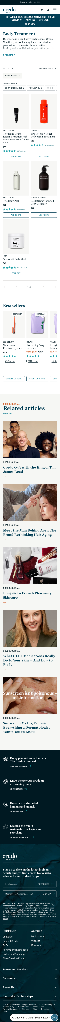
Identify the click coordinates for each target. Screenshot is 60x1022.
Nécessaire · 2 (35, 88)
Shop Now (30, 24)
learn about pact (20, 837)
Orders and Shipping (14, 953)
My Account (37, 936)
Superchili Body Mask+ (15, 259)
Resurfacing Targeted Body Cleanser (42, 202)
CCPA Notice (23, 1007)
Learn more (16, 789)
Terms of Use (38, 1007)
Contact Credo (10, 941)
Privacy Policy (8, 1007)
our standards (18, 766)
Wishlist (35, 940)
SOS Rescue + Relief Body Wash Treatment (43, 135)
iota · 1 (50, 88)
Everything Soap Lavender (35, 346)
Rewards (36, 945)
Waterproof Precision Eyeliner (13, 346)
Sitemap (25, 1009)
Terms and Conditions (39, 916)
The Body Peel (11, 200)
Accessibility (47, 1004)
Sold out (16, 273)
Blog (35, 1009)
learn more (16, 811)
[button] (42, 10)
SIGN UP (47, 894)
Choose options (14, 379)
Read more (9, 55)
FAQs (5, 945)
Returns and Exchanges (15, 949)
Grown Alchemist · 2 (14, 88)
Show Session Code (13, 958)
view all (8, 413)
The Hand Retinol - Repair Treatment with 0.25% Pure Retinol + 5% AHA (16, 138)
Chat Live (8, 936)
